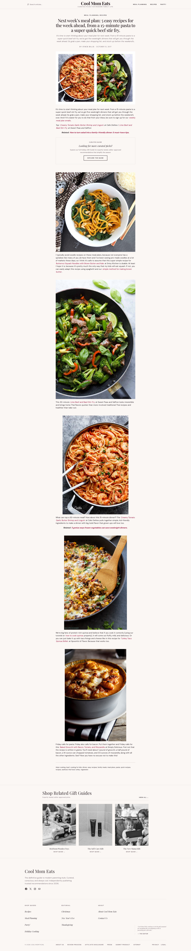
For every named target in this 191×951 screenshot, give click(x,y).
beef (68, 767)
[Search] (28, 4)
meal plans (111, 767)
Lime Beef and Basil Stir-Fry (82, 402)
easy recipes (92, 767)
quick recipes (125, 767)
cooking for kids (76, 767)
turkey (78, 770)
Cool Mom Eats (95, 3)
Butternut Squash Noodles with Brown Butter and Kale (80, 263)
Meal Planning (91, 15)
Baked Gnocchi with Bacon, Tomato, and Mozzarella (82, 747)
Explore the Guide (97, 159)
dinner (84, 767)
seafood (65, 770)
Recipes (103, 15)
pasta (118, 767)
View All (144, 797)
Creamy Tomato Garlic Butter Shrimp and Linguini (82, 125)
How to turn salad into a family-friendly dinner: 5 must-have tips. (99, 132)
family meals (102, 767)
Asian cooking (61, 767)
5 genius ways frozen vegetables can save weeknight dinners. (99, 527)
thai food (71, 770)
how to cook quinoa (75, 635)
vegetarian (84, 770)
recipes (58, 770)
